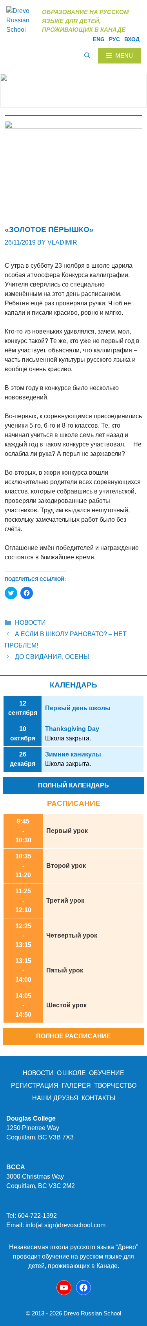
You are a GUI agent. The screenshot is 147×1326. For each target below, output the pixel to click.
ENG (99, 39)
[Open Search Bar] (87, 55)
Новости (30, 622)
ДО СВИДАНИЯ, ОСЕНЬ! (52, 656)
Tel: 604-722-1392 (31, 1215)
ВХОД (132, 39)
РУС (114, 39)
